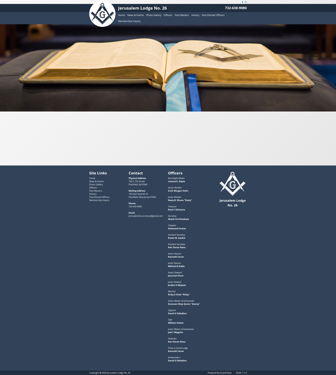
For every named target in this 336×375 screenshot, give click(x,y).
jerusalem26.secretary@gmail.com (146, 215)
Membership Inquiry (129, 21)
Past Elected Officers (213, 15)
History (195, 15)
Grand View (225, 372)
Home (121, 15)
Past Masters (182, 15)
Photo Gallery (153, 15)
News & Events (135, 15)
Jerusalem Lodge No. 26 (142, 8)
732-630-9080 (236, 8)
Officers (168, 15)
